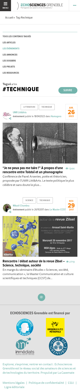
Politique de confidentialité (46, 382)
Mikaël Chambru (21, 205)
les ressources (11, 73)
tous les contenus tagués (17, 36)
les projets (9, 66)
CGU (71, 382)
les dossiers (9, 60)
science (29, 200)
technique (46, 107)
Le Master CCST (58, 209)
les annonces (10, 54)
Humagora (56, 116)
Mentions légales (14, 382)
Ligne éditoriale (14, 387)
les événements (11, 48)
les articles (9, 42)
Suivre (67, 90)
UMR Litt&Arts (20, 112)
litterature (29, 107)
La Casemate (66, 372)
